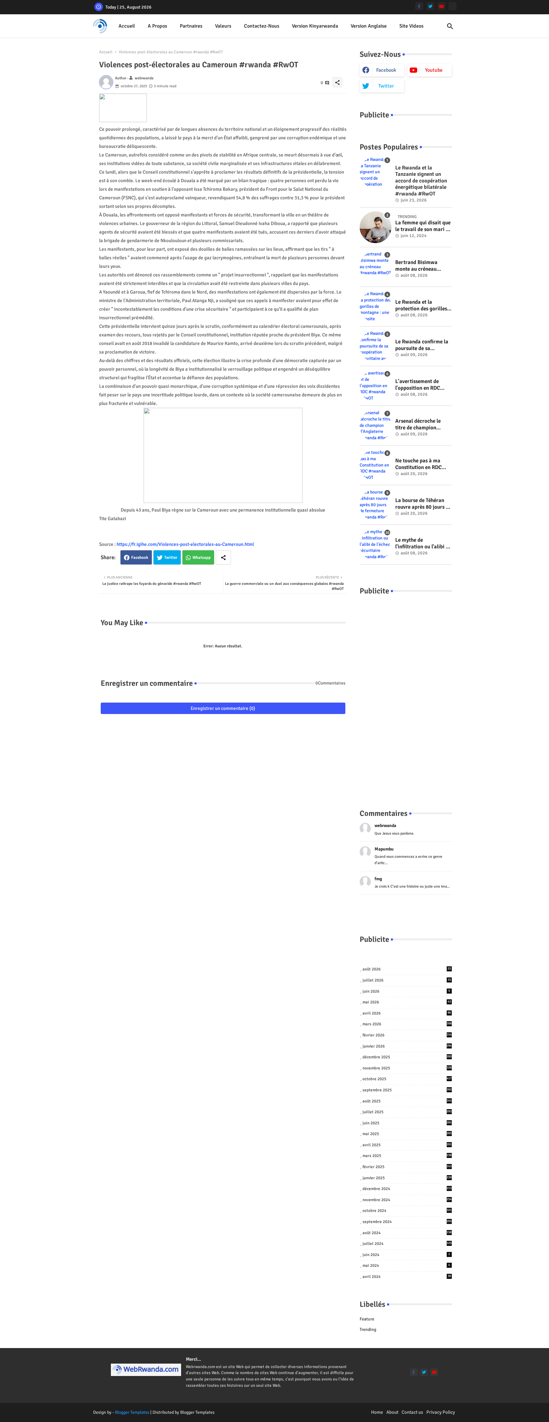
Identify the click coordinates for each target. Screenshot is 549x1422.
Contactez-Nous (261, 26)
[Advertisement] (406, 695)
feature (367, 1319)
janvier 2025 (407, 1178)
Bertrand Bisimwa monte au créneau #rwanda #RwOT (416, 265)
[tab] (126, 26)
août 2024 (407, 1232)
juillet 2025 (407, 1111)
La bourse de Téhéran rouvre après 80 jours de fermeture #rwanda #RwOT (423, 503)
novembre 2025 (407, 1068)
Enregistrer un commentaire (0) (223, 708)
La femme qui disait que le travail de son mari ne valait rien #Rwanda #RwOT (423, 226)
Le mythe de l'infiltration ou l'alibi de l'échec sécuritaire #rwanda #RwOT (423, 543)
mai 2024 (406, 1265)
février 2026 (407, 1035)
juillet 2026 (407, 980)
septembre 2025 (407, 1090)
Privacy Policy (440, 1412)
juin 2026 (406, 991)
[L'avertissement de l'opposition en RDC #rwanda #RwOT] (375, 386)
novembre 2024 (407, 1199)
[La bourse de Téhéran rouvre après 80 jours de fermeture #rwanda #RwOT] (375, 505)
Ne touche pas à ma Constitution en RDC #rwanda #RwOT (418, 464)
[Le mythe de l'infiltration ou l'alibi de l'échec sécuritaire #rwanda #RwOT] (375, 544)
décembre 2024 (407, 1188)
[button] (450, 26)
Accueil (127, 26)
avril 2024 (407, 1276)
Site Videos (411, 26)
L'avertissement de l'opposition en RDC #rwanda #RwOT (417, 384)
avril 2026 (407, 1013)
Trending (368, 1329)
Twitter (170, 557)
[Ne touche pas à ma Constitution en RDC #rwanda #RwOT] (375, 465)
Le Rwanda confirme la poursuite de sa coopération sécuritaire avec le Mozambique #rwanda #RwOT (422, 345)
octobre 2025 (407, 1078)
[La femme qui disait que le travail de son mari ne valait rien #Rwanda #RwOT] (375, 227)
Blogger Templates (132, 1412)
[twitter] (430, 6)
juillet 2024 (407, 1243)
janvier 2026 (407, 1046)
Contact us (412, 1412)
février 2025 (407, 1166)
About (392, 1412)
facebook (386, 70)
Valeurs (223, 26)
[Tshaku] (453, 6)
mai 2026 (407, 1002)
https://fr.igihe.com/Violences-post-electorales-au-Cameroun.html (185, 544)
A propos (157, 26)
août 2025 (407, 1101)
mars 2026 (407, 1024)
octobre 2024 (407, 1210)
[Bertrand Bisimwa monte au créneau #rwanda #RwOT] (375, 267)
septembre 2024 (407, 1221)
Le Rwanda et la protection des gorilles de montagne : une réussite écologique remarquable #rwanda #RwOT (421, 305)
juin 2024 (406, 1254)
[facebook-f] (419, 6)
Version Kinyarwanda (315, 26)
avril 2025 (407, 1145)
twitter (386, 86)
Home (377, 1412)
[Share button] (223, 557)
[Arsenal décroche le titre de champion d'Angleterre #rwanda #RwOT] (375, 425)
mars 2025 (407, 1155)
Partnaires (191, 26)
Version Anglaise (369, 26)
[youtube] (441, 6)
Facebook (139, 557)
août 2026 (407, 969)
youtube (434, 70)
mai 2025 (407, 1133)
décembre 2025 (407, 1057)
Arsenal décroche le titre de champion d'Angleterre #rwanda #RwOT (421, 424)
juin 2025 (407, 1123)
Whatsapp (202, 557)
